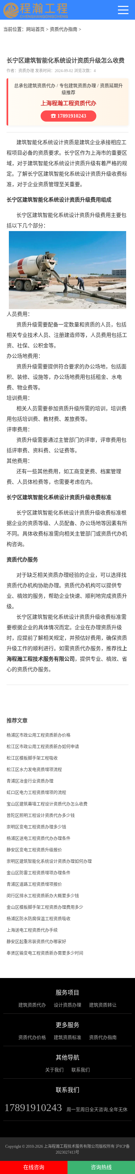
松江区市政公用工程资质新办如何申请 (43, 746)
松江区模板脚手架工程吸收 (32, 757)
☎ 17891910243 (68, 116)
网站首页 (35, 29)
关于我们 (54, 1069)
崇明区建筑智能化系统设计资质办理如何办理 (49, 861)
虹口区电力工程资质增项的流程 (36, 792)
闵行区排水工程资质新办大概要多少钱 (43, 895)
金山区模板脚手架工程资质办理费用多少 (45, 907)
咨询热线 (101, 1167)
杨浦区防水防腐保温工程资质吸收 (38, 918)
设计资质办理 (67, 1005)
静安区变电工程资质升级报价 (34, 849)
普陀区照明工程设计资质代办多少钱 (41, 815)
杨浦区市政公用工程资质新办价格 (38, 735)
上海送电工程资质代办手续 (32, 930)
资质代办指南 (63, 29)
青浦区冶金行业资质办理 (30, 780)
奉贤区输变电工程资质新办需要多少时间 (45, 952)
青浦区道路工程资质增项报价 (34, 884)
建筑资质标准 (67, 1037)
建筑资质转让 (103, 1005)
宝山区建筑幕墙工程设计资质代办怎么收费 (47, 803)
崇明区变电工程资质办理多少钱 (36, 826)
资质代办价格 (32, 1037)
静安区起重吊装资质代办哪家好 (36, 941)
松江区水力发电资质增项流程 (34, 769)
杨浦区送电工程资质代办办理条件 (38, 838)
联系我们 (80, 1069)
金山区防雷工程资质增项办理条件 (38, 872)
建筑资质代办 (32, 1005)
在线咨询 (33, 1167)
